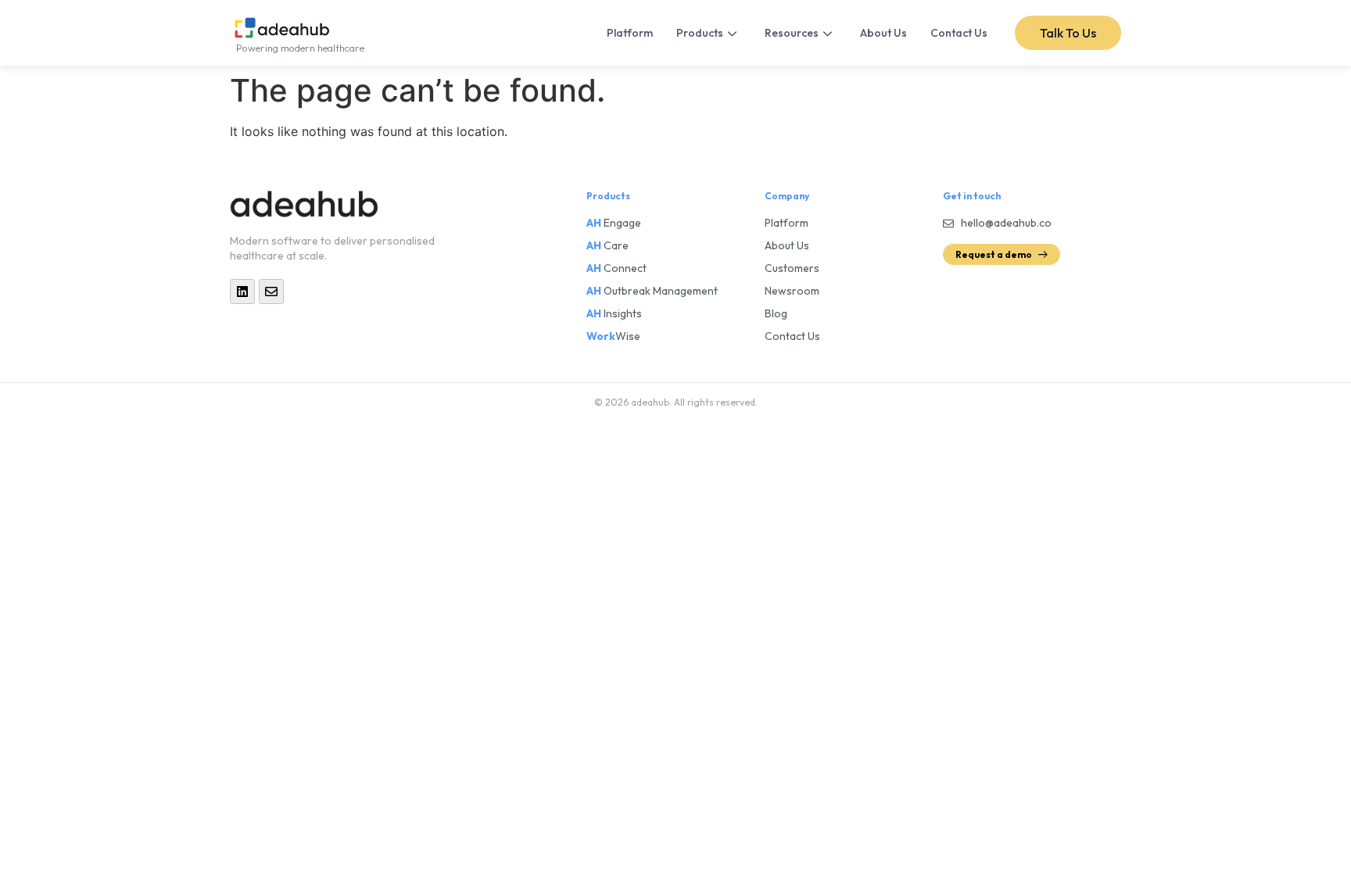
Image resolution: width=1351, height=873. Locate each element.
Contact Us (958, 33)
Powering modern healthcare (300, 47)
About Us (883, 33)
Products (699, 33)
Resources (792, 33)
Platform (630, 33)
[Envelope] (271, 291)
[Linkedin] (242, 291)
